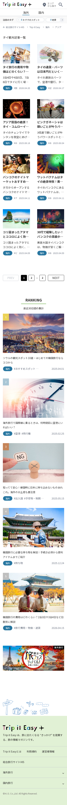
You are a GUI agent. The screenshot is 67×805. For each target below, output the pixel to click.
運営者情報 (48, 751)
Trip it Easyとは (12, 751)
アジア (58, 27)
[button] (62, 20)
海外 (26, 12)
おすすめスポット (30, 19)
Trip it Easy (34, 27)
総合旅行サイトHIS (15, 27)
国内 (41, 12)
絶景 (53, 19)
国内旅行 (8, 783)
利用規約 (32, 751)
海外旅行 (8, 772)
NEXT (56, 278)
